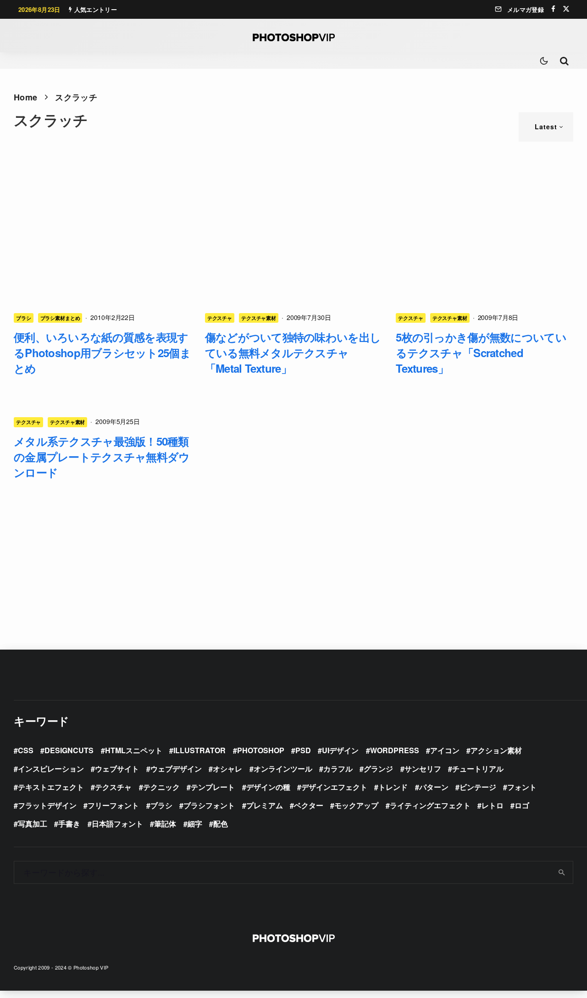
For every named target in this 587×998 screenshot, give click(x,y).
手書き (69, 823)
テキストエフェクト (51, 787)
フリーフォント (113, 805)
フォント (522, 787)
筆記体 (165, 823)
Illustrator (199, 750)
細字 (195, 823)
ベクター (308, 805)
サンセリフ (422, 768)
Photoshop (260, 750)
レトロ (493, 805)
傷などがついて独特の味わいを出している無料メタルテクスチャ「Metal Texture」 (293, 352)
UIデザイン (340, 750)
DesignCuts (69, 750)
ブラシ (23, 317)
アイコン (445, 750)
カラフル (338, 768)
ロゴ (522, 805)
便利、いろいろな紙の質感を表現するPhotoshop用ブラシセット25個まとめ (102, 352)
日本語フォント (117, 823)
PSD (303, 750)
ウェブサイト (117, 768)
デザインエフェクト (334, 787)
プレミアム (264, 805)
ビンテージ (478, 787)
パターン (434, 787)
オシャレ (227, 768)
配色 (220, 823)
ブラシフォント (209, 805)
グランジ (378, 768)
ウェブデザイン (176, 768)
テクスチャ (219, 317)
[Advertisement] (293, 219)
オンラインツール (283, 768)
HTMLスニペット (133, 750)
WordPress (394, 750)
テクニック (161, 787)
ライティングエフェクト (430, 805)
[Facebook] (553, 9)
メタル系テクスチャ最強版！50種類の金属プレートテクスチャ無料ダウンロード (101, 456)
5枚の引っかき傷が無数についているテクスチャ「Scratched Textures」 (481, 352)
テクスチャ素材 (258, 317)
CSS (25, 750)
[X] (566, 9)
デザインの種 (268, 787)
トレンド (393, 787)
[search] (562, 872)
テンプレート (213, 787)
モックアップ (356, 805)
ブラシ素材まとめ (60, 317)
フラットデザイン (47, 805)
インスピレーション (51, 768)
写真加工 (32, 823)
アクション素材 (496, 750)
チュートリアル (478, 768)
